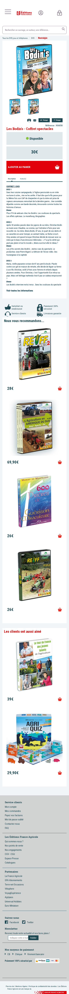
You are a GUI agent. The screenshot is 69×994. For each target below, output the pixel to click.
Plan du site (10, 986)
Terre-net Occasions (14, 884)
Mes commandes (13, 811)
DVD (32, 38)
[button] (63, 29)
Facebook (14, 922)
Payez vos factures (14, 815)
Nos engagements (13, 850)
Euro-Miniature (11, 905)
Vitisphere (9, 888)
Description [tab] (12, 179)
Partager (45, 120)
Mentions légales (21, 986)
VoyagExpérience (13, 893)
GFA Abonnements (13, 880)
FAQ (7, 828)
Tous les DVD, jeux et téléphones (15, 38)
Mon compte (11, 806)
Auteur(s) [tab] (23, 179)
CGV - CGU (10, 854)
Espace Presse (12, 858)
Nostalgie (42, 38)
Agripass (9, 897)
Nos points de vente (14, 845)
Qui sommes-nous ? (14, 841)
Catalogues (10, 862)
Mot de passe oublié (14, 819)
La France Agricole (13, 876)
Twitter (30, 922)
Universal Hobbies (13, 901)
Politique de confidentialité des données (43, 986)
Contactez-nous (12, 823)
